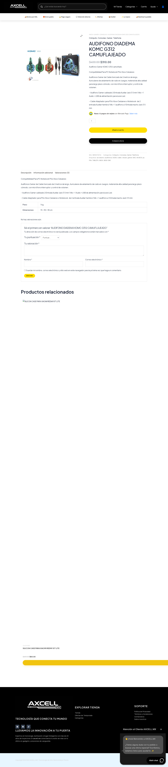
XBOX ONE (107, 160)
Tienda (77, 713)
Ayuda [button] (153, 6)
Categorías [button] (130, 6)
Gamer (96, 34)
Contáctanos (139, 717)
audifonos (108, 158)
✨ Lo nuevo (125, 17)
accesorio (100, 158)
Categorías (79, 718)
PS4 (90, 160)
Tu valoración (31, 243)
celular (124, 158)
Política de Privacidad (142, 711)
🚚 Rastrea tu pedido (143, 17)
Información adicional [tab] (43, 172)
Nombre (28, 259)
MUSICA (139, 158)
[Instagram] (17, 727)
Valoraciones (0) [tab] (62, 172)
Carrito (144, 6)
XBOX (101, 160)
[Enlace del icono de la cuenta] (163, 7)
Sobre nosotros (140, 719)
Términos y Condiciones (143, 714)
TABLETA (95, 160)
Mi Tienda (118, 6)
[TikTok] (29, 727)
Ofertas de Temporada (83, 715)
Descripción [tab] (26, 172)
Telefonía (117, 38)
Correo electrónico (94, 259)
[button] (136, 6)
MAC (134, 158)
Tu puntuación (32, 237)
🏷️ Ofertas (99, 17)
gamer (130, 158)
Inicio (91, 34)
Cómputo (93, 38)
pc (144, 158)
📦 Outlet (112, 17)
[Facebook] (23, 727)
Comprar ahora (118, 141)
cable (119, 158)
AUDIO (115, 158)
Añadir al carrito (118, 130)
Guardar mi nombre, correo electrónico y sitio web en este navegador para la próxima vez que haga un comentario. (74, 270)
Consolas (103, 34)
